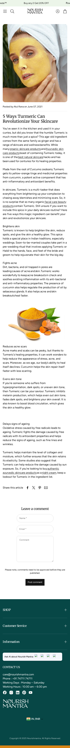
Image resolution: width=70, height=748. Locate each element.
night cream (49, 472)
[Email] (46, 487)
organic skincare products (25, 149)
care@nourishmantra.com (18, 674)
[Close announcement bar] (66, 2)
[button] (5, 11)
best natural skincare (30, 157)
